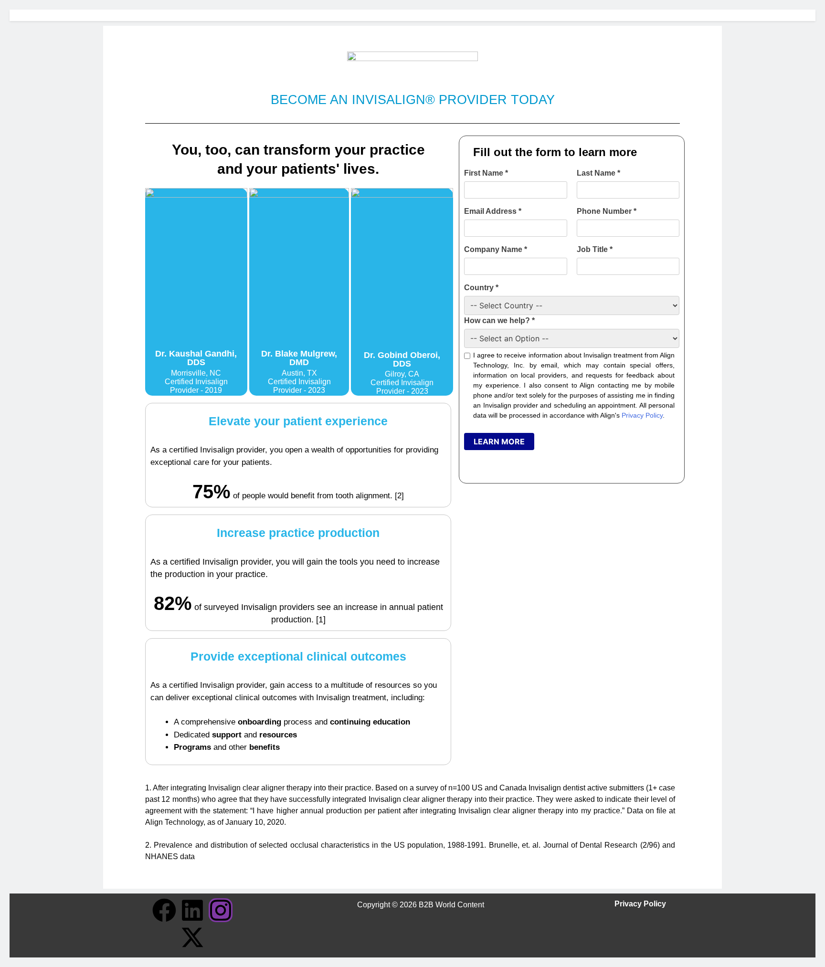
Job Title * (595, 249)
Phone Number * (606, 211)
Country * (481, 288)
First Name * (486, 173)
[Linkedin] (192, 910)
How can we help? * (499, 320)
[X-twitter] (192, 937)
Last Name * (598, 173)
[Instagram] (221, 910)
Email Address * (492, 211)
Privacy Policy (642, 415)
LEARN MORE (499, 441)
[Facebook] (164, 910)
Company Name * (495, 249)
